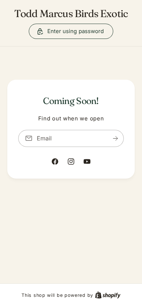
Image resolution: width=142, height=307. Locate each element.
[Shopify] (108, 295)
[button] (71, 31)
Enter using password (75, 31)
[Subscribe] (115, 138)
